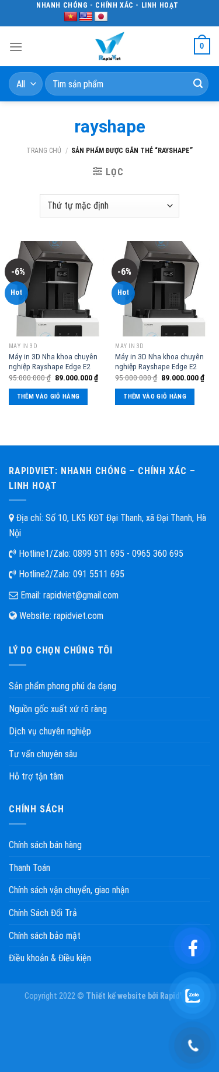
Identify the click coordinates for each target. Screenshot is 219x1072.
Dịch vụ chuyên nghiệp (50, 731)
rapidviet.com (78, 615)
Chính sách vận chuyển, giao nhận (69, 890)
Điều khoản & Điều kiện (50, 958)
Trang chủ (43, 151)
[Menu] (16, 46)
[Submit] (198, 84)
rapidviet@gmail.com (81, 595)
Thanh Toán (29, 867)
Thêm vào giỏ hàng (48, 396)
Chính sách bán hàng (45, 844)
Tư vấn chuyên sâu (43, 754)
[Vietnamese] (71, 17)
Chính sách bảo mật (45, 935)
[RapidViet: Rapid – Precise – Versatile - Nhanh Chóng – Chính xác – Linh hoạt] (110, 46)
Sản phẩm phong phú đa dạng (62, 686)
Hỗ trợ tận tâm (36, 776)
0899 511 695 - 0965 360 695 (128, 553)
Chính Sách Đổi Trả (43, 912)
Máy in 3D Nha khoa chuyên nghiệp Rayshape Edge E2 (53, 362)
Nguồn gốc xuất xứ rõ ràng (58, 708)
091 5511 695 (98, 574)
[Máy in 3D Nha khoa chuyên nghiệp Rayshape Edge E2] (56, 288)
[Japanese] (101, 17)
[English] (86, 17)
